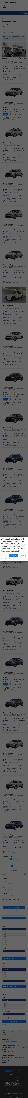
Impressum (16, 559)
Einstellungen (23, 555)
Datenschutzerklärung (6, 559)
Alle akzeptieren (13, 555)
